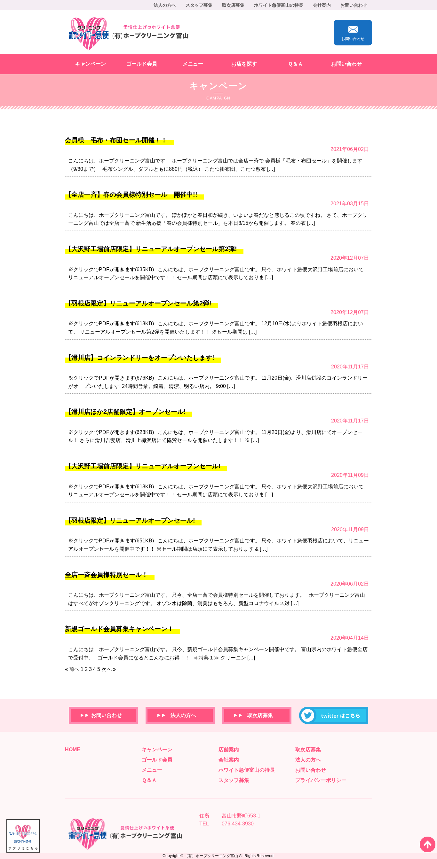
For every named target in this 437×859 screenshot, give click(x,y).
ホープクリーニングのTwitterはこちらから (333, 715)
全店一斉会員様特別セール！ (106, 574)
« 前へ (72, 669)
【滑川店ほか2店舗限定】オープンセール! (125, 411)
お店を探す (244, 64)
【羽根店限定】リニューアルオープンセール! (130, 520)
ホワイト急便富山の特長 (278, 5)
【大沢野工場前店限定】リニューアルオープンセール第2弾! (151, 248)
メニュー (193, 64)
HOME (72, 749)
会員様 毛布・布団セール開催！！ (116, 140)
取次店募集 (233, 5)
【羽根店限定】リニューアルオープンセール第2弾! (138, 303)
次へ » (108, 669)
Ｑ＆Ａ (295, 64)
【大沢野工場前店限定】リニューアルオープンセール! (143, 465)
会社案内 (322, 5)
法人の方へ (165, 5)
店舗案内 (229, 749)
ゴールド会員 (141, 64)
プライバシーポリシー (320, 780)
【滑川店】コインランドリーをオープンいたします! (139, 357)
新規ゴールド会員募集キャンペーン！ (119, 628)
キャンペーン (90, 64)
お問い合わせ (353, 5)
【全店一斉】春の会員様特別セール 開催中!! (131, 194)
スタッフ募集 (199, 5)
